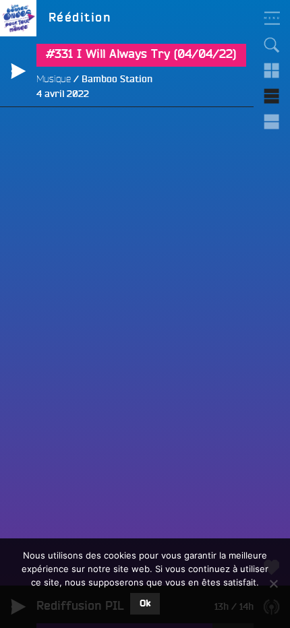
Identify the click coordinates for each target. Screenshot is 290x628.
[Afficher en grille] (272, 71)
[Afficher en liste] (272, 96)
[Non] (273, 583)
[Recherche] (272, 45)
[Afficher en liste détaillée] (272, 122)
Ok (145, 603)
